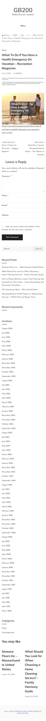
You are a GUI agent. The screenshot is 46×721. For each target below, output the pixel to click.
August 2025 (7, 381)
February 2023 (8, 511)
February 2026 (8, 355)
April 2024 (6, 450)
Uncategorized (8, 633)
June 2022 (6, 546)
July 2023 (5, 489)
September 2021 (8, 585)
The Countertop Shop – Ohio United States (20, 290)
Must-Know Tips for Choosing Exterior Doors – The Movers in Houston (34, 150)
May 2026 (6, 342)
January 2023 (7, 515)
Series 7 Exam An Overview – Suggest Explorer (10, 148)
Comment (6, 176)
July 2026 (5, 333)
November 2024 (8, 420)
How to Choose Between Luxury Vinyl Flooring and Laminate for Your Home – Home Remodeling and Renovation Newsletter (23, 282)
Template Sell (23, 713)
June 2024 (6, 441)
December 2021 (8, 572)
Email (5, 205)
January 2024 (7, 463)
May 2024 (6, 446)
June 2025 (6, 389)
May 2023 (6, 498)
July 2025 (5, 385)
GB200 (23, 10)
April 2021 (6, 606)
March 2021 (7, 611)
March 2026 (7, 350)
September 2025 (9, 376)
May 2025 (6, 394)
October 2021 (7, 580)
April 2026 (6, 346)
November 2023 (8, 472)
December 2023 (8, 467)
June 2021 (6, 598)
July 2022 (5, 541)
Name (5, 195)
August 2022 (7, 537)
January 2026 (7, 359)
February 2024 (8, 459)
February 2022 (8, 563)
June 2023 (6, 494)
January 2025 (7, 411)
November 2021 (8, 576)
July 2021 (5, 593)
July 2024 (5, 437)
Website (5, 215)
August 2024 (7, 433)
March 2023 (7, 507)
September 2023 (9, 481)
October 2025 (7, 372)
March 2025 (7, 402)
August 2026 (7, 328)
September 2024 (9, 428)
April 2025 (6, 398)
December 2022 (8, 520)
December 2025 (8, 363)
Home (4, 50)
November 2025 (8, 368)
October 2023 (7, 476)
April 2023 (6, 502)
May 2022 (6, 550)
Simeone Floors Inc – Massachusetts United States (23, 267)
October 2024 (7, 424)
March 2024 (7, 455)
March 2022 (7, 559)
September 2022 (9, 533)
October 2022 (7, 528)
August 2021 (7, 589)
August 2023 (7, 485)
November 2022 (8, 524)
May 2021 (6, 602)
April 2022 (6, 554)
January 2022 (7, 567)
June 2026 (6, 337)
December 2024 (8, 415)
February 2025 (8, 407)
